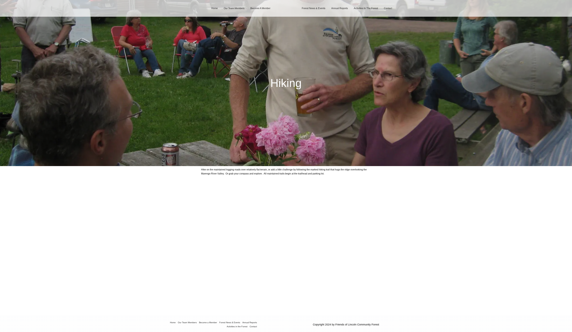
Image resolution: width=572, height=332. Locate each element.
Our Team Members (234, 8)
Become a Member (260, 8)
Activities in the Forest (366, 8)
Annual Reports (339, 8)
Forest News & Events (313, 8)
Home (214, 8)
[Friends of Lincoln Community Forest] (284, 8)
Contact (388, 8)
